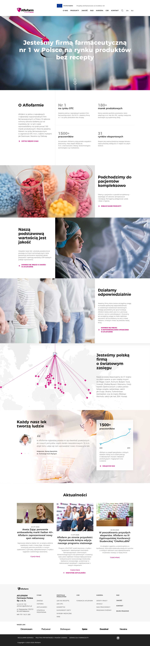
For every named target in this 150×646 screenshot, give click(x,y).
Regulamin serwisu (26, 638)
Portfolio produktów (61, 596)
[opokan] (65, 629)
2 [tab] (25, 454)
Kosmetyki (61, 607)
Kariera (99, 10)
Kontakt (115, 10)
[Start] (25, 10)
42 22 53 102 (21, 604)
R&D (92, 10)
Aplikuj (99, 604)
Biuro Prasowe (122, 611)
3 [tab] (29, 454)
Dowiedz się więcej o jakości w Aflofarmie (33, 266)
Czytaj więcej (35, 556)
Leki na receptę (63, 601)
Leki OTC (60, 604)
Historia (40, 604)
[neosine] (104, 629)
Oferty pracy (101, 601)
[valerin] (123, 629)
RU (132, 11)
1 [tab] (22, 454)
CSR (107, 10)
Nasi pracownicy (103, 607)
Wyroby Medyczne (64, 613)
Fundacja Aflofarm (85, 601)
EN (127, 11)
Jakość (85, 10)
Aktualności (42, 607)
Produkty (74, 10)
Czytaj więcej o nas (29, 141)
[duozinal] (84, 629)
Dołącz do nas (109, 466)
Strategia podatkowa (41, 611)
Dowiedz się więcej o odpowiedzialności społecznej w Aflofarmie (115, 330)
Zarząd (40, 601)
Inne (58, 617)
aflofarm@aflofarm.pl (24, 606)
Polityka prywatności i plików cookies (51, 638)
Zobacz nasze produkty (111, 206)
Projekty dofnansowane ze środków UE (91, 6)
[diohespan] (46, 629)
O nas (65, 10)
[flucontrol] (26, 629)
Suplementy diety (64, 610)
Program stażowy (103, 610)
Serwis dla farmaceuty (79, 638)
